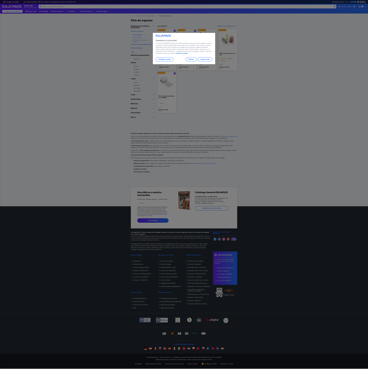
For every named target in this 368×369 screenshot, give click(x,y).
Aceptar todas (205, 59)
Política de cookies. (181, 53)
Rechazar (191, 59)
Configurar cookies (164, 59)
